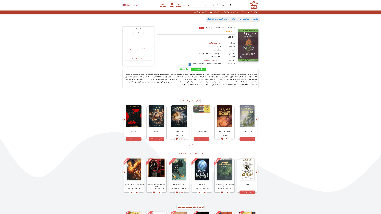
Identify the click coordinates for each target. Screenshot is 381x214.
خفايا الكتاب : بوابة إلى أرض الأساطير (134, 184)
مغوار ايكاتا (202, 184)
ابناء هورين (134, 131)
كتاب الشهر (224, 12)
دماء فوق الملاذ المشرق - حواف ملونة (156, 185)
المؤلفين (216, 12)
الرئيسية (253, 12)
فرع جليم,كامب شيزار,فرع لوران (210, 53)
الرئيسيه (255, 19)
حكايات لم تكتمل (247, 131)
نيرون (247, 184)
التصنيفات (244, 12)
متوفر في (232, 53)
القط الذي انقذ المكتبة (179, 184)
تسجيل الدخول (162, 6)
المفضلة (172, 6)
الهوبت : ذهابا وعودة (224, 131)
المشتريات (178, 6)
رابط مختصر (231, 64)
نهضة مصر (217, 50)
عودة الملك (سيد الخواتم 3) (217, 19)
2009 (219, 47)
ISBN (233, 57)
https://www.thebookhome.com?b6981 (207, 64)
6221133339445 (215, 57)
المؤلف (232, 43)
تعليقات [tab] (181, 69)
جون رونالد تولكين (214, 43)
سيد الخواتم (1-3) (202, 131)
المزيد (190, 145)
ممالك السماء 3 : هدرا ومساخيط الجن (224, 185)
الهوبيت (156, 131)
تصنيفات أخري (244, 19)
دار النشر (232, 50)
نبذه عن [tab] (197, 69)
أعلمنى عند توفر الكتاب (247, 139)
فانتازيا (232, 19)
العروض (233, 12)
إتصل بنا (195, 12)
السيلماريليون (179, 131)
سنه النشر (231, 47)
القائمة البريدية (206, 12)
